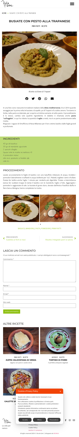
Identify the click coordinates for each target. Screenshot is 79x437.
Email (6, 294)
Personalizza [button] (54, 420)
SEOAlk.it (56, 433)
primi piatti (56, 228)
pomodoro (46, 228)
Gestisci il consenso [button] (35, 430)
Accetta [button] (25, 420)
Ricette (25, 357)
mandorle (30, 228)
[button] (27, 98)
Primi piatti (17, 357)
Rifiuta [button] (39, 420)
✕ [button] (60, 391)
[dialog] (39, 406)
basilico (21, 228)
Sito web (6, 302)
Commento (8, 259)
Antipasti (55, 357)
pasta (37, 228)
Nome (6, 286)
